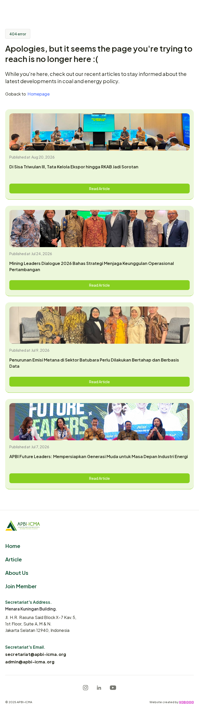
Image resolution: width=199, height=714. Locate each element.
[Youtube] (113, 688)
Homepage (38, 93)
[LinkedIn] (99, 687)
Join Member (21, 586)
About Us (16, 572)
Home (12, 545)
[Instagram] (85, 687)
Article (13, 559)
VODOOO (186, 702)
